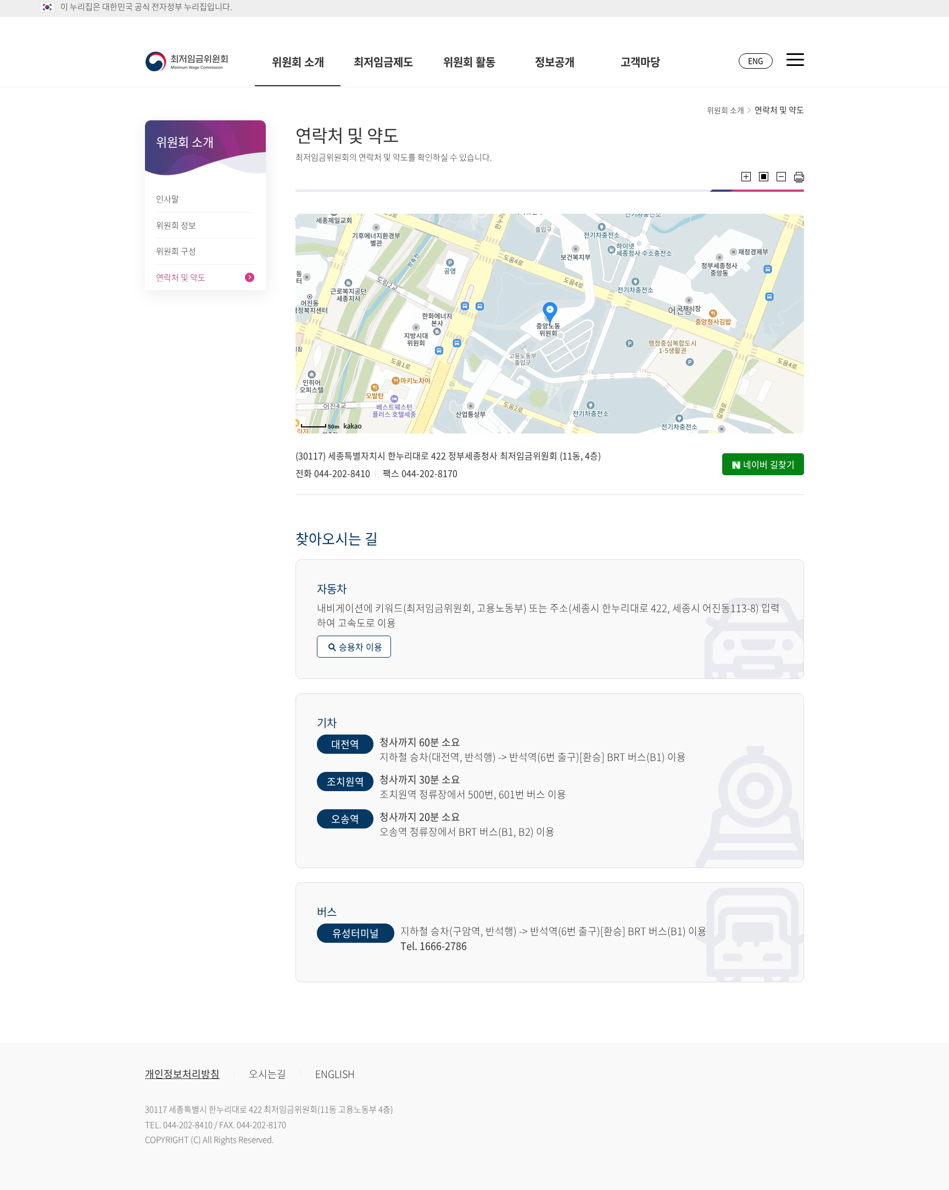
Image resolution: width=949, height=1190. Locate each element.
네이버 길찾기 (769, 464)
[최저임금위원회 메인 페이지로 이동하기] (186, 61)
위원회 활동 (469, 62)
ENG (755, 60)
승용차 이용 (360, 646)
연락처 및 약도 (180, 277)
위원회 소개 (298, 62)
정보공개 (554, 62)
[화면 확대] (746, 176)
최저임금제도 (383, 62)
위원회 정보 (176, 225)
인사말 (167, 199)
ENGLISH (335, 1073)
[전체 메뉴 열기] (795, 59)
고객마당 (640, 62)
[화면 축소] (781, 176)
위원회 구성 (176, 251)
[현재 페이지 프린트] (799, 177)
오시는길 (267, 1073)
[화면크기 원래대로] (763, 176)
